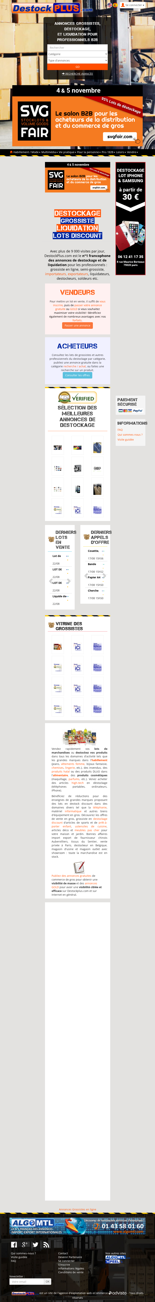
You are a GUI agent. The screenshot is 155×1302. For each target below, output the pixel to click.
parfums (74, 779)
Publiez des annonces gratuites (71, 876)
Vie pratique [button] (67, 152)
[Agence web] (117, 1293)
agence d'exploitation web (75, 1293)
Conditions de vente (71, 1272)
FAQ (120, 429)
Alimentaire (101, 551)
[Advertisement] (77, 1051)
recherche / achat (75, 366)
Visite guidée (126, 439)
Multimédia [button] (49, 152)
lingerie (70, 767)
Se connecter (66, 1261)
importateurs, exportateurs (66, 274)
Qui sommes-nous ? (130, 434)
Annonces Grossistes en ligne (77, 1209)
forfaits (77, 320)
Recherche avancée (79, 74)
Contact (63, 1253)
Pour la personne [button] (88, 152)
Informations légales (71, 1268)
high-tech (78, 783)
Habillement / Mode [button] (26, 152)
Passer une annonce (77, 325)
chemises (58, 767)
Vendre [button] (132, 152)
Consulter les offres (77, 375)
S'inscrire (64, 1264)
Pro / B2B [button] (108, 152)
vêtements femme (72, 764)
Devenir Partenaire (70, 1257)
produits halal (61, 771)
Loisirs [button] (120, 152)
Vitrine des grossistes (69, 626)
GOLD (73, 309)
